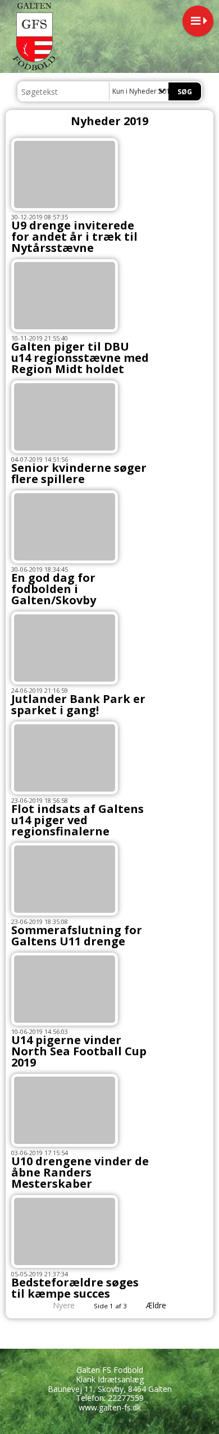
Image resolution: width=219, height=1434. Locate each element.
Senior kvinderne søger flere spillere (79, 473)
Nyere (64, 1305)
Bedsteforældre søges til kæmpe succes (75, 1288)
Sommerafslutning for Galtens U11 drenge (76, 935)
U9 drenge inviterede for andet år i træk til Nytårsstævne (74, 236)
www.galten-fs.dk (110, 1407)
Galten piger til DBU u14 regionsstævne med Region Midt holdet (80, 357)
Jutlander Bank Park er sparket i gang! (78, 704)
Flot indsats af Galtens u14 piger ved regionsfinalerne (77, 820)
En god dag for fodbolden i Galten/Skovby (53, 589)
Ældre (157, 1305)
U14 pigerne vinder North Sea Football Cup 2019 (79, 1051)
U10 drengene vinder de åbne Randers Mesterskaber (80, 1172)
